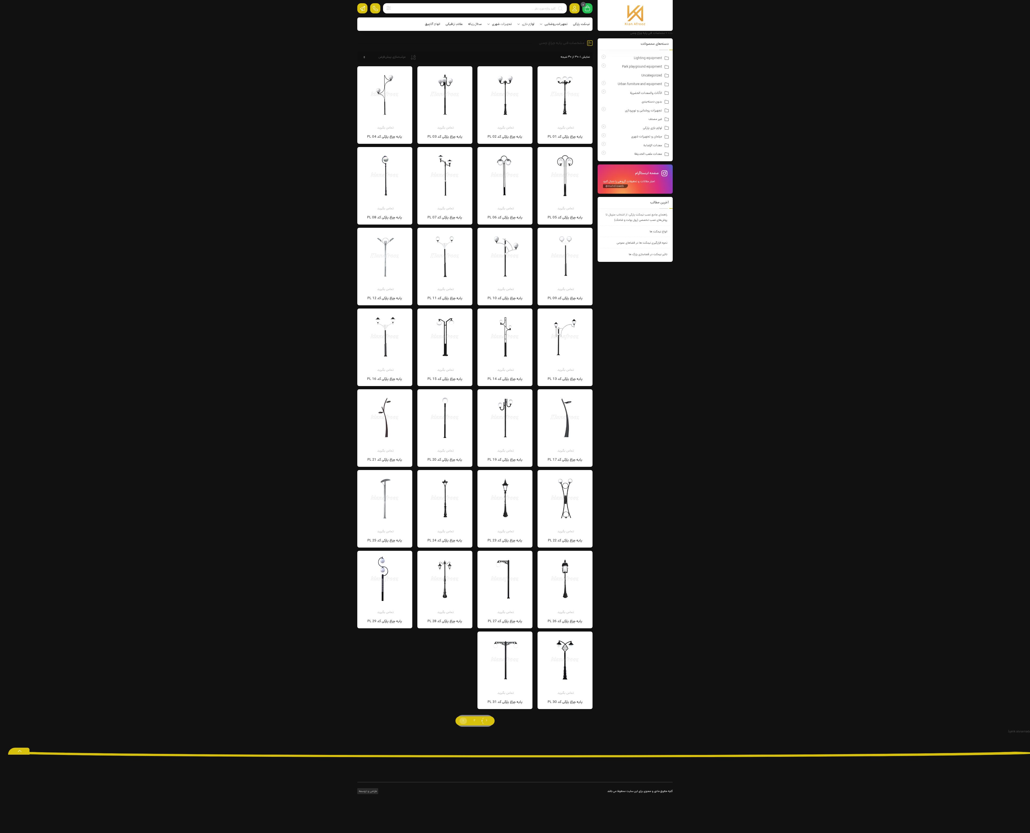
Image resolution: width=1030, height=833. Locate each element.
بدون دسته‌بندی (652, 102)
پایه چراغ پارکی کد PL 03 (445, 136)
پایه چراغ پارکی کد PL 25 (384, 540)
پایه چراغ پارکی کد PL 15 (445, 378)
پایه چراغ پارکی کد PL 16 (384, 378)
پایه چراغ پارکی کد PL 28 (445, 621)
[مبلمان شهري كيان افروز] (635, 15)
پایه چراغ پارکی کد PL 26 (565, 621)
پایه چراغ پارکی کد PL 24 (445, 540)
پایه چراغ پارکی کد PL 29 (384, 621)
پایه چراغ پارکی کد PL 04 (384, 136)
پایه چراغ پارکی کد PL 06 (505, 217)
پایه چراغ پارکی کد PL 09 (565, 298)
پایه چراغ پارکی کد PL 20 (445, 459)
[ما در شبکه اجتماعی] (362, 8)
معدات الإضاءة (652, 145)
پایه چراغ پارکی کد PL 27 (505, 621)
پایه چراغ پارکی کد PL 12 (384, 298)
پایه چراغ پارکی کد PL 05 (565, 217)
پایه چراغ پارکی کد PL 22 (565, 540)
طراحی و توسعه (367, 791)
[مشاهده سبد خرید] (587, 9)
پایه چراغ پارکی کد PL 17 (565, 459)
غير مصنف (655, 119)
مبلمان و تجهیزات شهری (646, 136)
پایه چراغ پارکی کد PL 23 (505, 540)
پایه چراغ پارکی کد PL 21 (384, 459)
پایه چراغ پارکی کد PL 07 (445, 217)
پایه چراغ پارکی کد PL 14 (505, 378)
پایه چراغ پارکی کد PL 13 (565, 378)
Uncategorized (651, 76)
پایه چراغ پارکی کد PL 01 (565, 136)
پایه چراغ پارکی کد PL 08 (384, 217)
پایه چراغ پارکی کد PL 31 (505, 701)
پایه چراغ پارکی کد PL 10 (505, 298)
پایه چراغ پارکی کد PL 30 (565, 701)
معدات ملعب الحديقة (648, 154)
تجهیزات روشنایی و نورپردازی (643, 110)
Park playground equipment (642, 67)
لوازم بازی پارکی (652, 128)
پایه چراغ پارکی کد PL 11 (445, 298)
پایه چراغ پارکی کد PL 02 (505, 136)
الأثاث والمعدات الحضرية (646, 93)
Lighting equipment (648, 58)
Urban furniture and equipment (640, 84)
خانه (670, 33)
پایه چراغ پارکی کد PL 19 (505, 459)
